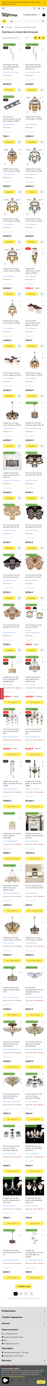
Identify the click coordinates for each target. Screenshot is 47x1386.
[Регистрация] (23, 693)
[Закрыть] (42, 675)
